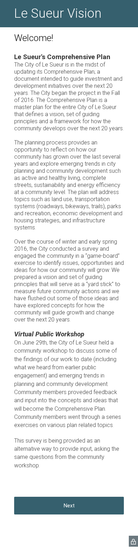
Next (69, 505)
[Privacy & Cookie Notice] (133, 541)
